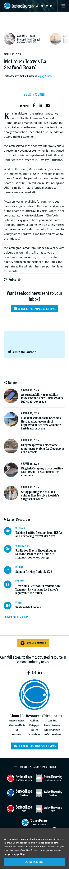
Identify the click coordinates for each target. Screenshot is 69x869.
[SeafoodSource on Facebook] (28, 673)
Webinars (34, 720)
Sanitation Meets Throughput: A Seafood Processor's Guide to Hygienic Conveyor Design (35, 554)
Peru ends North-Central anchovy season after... (28, 40)
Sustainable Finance (28, 607)
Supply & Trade (45, 76)
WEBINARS (20, 528)
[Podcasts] (9, 584)
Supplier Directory (52, 730)
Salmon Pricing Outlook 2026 (33, 571)
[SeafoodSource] (17, 6)
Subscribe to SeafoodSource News (36, 309)
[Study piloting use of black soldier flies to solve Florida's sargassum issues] (11, 493)
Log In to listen (36, 94)
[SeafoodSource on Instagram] (34, 673)
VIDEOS (19, 602)
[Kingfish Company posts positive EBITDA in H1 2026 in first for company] (11, 470)
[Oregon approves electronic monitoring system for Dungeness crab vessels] (11, 446)
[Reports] (9, 570)
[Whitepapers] (9, 549)
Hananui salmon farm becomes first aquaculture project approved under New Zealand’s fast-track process (41, 423)
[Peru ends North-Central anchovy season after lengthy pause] (9, 39)
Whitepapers (34, 725)
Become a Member (36, 643)
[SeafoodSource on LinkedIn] (40, 673)
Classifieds (52, 720)
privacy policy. (16, 853)
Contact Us (16, 734)
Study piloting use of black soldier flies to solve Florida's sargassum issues (40, 495)
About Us (16, 716)
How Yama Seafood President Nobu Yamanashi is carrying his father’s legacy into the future (38, 589)
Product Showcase (52, 725)
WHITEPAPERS (22, 546)
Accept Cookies (34, 861)
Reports (34, 730)
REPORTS (19, 567)
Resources (34, 716)
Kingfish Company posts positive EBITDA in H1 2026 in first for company (42, 472)
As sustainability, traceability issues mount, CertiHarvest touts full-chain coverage (42, 398)
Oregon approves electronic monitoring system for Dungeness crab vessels (42, 448)
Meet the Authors (17, 720)
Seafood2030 (34, 734)
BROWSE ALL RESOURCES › (17, 617)
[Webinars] (9, 531)
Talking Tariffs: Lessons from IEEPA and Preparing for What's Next (38, 534)
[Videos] (9, 605)
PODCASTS (20, 581)
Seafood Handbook (52, 734)
